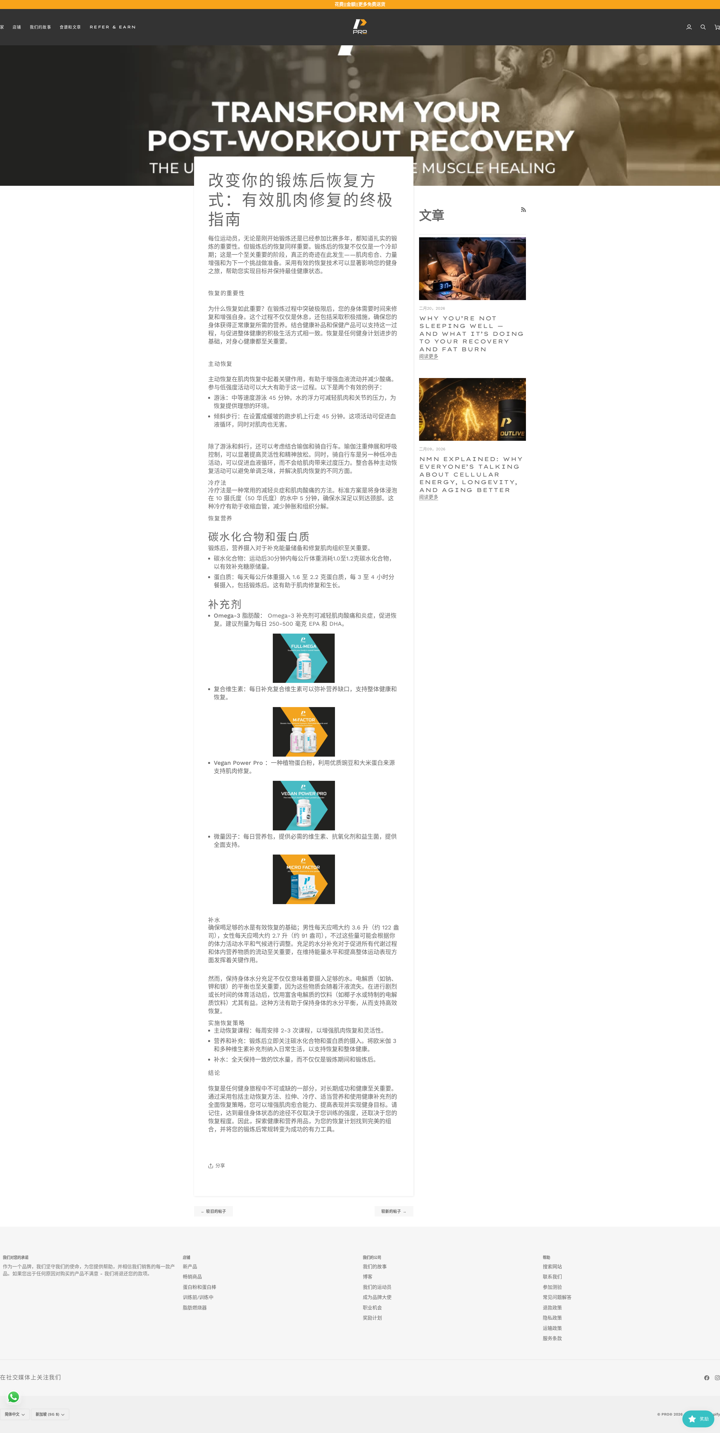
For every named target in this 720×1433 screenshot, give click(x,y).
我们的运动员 (377, 1287)
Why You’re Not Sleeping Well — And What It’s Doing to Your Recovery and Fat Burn (471, 334)
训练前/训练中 (198, 1297)
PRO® (667, 1414)
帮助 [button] (546, 1257)
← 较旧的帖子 (213, 1211)
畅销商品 (192, 1277)
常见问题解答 (557, 1297)
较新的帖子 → (394, 1211)
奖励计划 (372, 1318)
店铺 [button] (186, 1257)
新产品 (190, 1266)
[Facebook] (706, 1377)
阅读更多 (428, 356)
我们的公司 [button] (372, 1257)
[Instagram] (717, 1377)
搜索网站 (552, 1266)
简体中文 (12, 1414)
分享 (220, 1165)
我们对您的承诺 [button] (15, 1257)
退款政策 (552, 1308)
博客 (367, 1277)
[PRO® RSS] (523, 209)
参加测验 (552, 1287)
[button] (16, 27)
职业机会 (372, 1308)
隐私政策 (552, 1318)
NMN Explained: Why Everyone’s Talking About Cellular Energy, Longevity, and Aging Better (471, 474)
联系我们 (552, 1277)
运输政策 (552, 1328)
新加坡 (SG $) (47, 1414)
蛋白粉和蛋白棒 (199, 1287)
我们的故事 (375, 1266)
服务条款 (552, 1338)
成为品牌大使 (377, 1297)
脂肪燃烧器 (195, 1308)
